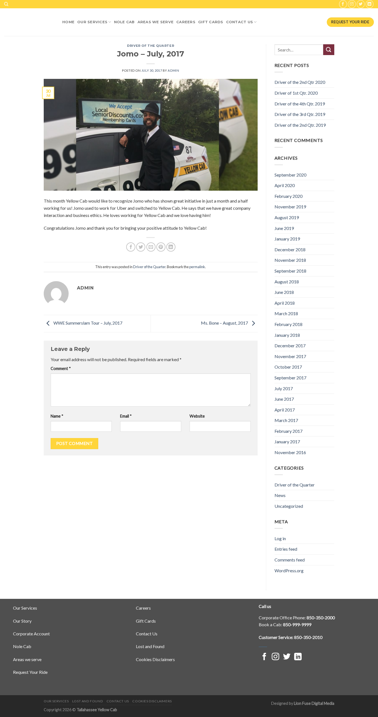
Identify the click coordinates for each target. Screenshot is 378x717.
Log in (280, 538)
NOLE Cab (124, 22)
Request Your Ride (30, 672)
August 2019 (287, 217)
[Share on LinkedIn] (170, 247)
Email (126, 416)
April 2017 (285, 409)
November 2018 (290, 260)
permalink (197, 267)
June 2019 (284, 228)
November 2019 (290, 206)
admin (173, 70)
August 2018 (287, 281)
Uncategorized (289, 506)
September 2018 (290, 270)
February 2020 (288, 196)
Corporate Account (31, 633)
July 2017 (284, 388)
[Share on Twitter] (140, 247)
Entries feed (286, 549)
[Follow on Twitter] (361, 4)
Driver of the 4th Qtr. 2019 (300, 103)
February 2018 (288, 324)
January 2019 (287, 238)
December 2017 (290, 345)
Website (197, 416)
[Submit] (328, 49)
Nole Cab (22, 646)
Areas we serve (27, 659)
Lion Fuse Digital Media (314, 703)
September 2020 (290, 174)
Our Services (92, 22)
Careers (185, 22)
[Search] (6, 4)
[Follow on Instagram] (352, 4)
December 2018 (290, 249)
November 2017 (290, 356)
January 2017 (287, 441)
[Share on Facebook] (130, 247)
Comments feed (290, 559)
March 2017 (286, 420)
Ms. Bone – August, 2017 (225, 323)
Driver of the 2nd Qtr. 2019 (300, 125)
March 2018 (286, 313)
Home (68, 22)
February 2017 (288, 431)
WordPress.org (289, 570)
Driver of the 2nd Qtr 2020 (300, 82)
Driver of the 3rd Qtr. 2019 (300, 114)
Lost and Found (150, 646)
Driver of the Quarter (150, 46)
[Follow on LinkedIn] (370, 4)
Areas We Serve (156, 22)
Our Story (22, 620)
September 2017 (290, 377)
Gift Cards (210, 22)
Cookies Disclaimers (155, 659)
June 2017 (284, 399)
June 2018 (284, 292)
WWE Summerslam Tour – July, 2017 (87, 323)
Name (57, 416)
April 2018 (285, 303)
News (280, 495)
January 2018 (287, 335)
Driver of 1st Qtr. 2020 (296, 92)
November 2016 (290, 452)
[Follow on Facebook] (343, 4)
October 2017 (288, 366)
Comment (61, 368)
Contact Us (239, 22)
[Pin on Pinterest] (160, 247)
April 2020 (285, 185)
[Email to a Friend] (151, 247)
